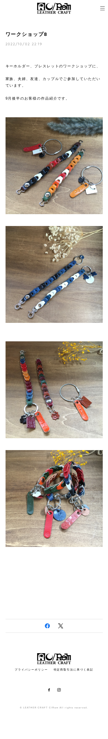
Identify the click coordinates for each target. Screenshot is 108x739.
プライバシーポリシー (31, 669)
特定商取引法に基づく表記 (73, 669)
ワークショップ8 (26, 34)
